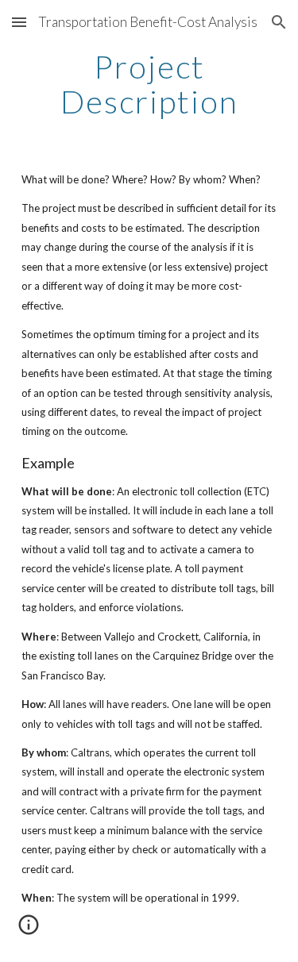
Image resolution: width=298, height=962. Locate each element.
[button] (19, 22)
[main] (149, 84)
